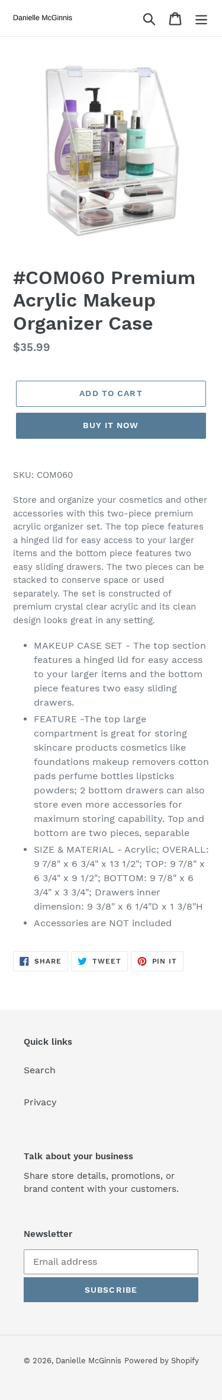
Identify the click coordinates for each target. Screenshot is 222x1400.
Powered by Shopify (161, 1360)
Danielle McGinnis (88, 1360)
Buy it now (111, 425)
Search (40, 1070)
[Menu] (201, 18)
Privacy (40, 1102)
